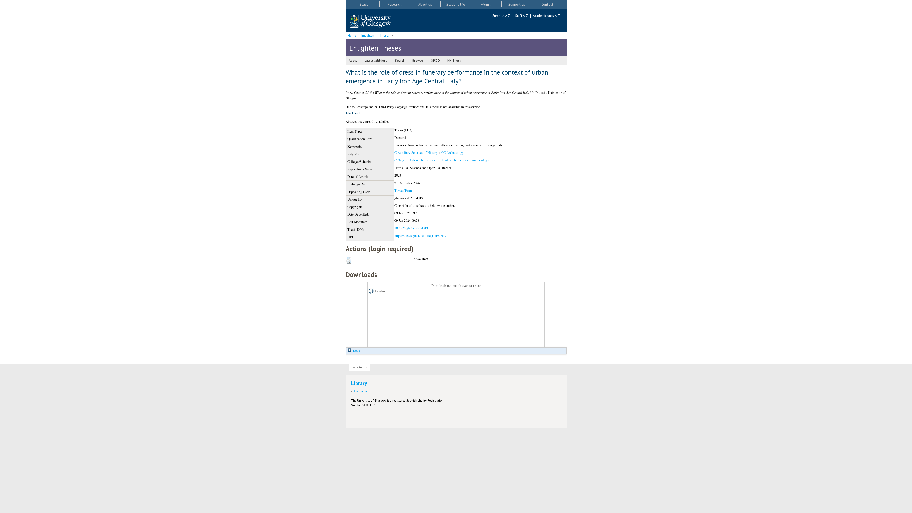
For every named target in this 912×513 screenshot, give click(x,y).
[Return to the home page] (370, 21)
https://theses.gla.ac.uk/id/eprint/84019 (420, 235)
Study (364, 4)
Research (395, 4)
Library (359, 383)
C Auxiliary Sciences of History (415, 152)
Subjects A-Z (501, 16)
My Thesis (454, 60)
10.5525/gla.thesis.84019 (411, 228)
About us (425, 4)
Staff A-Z (521, 16)
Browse (417, 60)
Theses (385, 35)
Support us (516, 4)
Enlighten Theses (375, 47)
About (353, 60)
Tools (356, 350)
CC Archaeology (452, 152)
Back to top (359, 367)
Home (352, 35)
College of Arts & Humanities (414, 160)
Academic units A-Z (546, 16)
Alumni (486, 4)
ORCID (435, 60)
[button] (349, 260)
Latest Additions (376, 60)
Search (400, 60)
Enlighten (367, 35)
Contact (547, 4)
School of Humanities (453, 160)
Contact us (361, 391)
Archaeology (480, 160)
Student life (455, 4)
